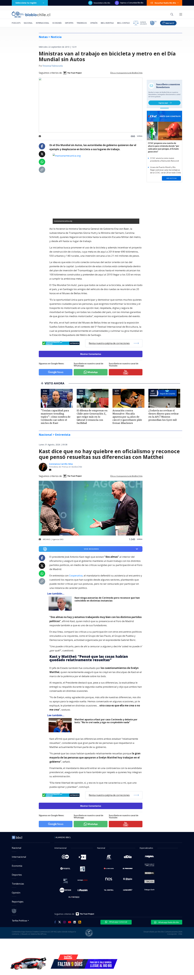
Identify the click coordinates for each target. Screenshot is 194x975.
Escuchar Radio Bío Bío (165, 3)
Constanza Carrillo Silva (61, 464)
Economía (57, 23)
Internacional (42, 23)
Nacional (28, 23)
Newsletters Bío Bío (102, 3)
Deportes (69, 23)
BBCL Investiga (107, 23)
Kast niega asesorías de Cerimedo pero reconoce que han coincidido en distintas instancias (107, 599)
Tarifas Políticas (19, 920)
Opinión (93, 23)
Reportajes (17, 901)
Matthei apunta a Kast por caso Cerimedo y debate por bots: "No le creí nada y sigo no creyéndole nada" (106, 721)
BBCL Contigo (123, 23)
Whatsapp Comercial (118, 922)
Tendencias (82, 23)
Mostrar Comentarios (90, 354)
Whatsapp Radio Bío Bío (168, 922)
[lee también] (61, 603)
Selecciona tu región (25, 2)
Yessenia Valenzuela (53, 66)
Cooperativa (76, 575)
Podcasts (16, 23)
